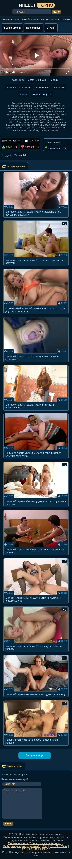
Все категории (12, 27)
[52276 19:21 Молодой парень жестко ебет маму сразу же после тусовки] (36, 556)
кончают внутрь (41, 94)
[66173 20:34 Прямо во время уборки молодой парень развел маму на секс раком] (36, 460)
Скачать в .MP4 (57, 148)
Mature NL (20, 155)
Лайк (8, 146)
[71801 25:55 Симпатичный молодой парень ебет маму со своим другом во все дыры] (36, 315)
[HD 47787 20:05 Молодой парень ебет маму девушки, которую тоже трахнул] (36, 508)
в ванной (59, 86)
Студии (51, 27)
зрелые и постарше (19, 86)
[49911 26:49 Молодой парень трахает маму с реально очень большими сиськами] (36, 218)
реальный (42, 86)
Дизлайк (29, 146)
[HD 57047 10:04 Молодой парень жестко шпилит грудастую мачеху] (36, 698)
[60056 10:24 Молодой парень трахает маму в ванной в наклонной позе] (36, 411)
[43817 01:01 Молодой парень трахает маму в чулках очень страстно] (36, 363)
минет (23, 94)
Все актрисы (33, 27)
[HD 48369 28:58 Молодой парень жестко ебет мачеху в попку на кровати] (36, 653)
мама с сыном (37, 79)
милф (54, 79)
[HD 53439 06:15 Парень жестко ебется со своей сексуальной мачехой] (36, 746)
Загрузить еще (34, 755)
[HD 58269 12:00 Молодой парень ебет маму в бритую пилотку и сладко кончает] (36, 604)
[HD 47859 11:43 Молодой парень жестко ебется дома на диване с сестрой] (36, 267)
